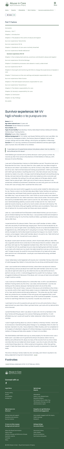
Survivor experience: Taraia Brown (16, 85)
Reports (9, 10)
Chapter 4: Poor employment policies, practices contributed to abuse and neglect (30, 57)
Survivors (10, 16)
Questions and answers (11, 417)
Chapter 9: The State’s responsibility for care (19, 88)
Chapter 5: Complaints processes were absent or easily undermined (26, 63)
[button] (56, 10)
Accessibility (8, 396)
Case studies (11, 42)
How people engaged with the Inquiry (44, 415)
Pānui (9, 51)
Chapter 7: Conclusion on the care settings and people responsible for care (28, 75)
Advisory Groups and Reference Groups (16, 434)
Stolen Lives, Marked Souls (41, 396)
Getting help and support (12, 415)
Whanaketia (37, 394)
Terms (7, 394)
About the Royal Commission (13, 430)
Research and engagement (14, 22)
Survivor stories (9, 419)
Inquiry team (8, 432)
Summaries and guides (14, 48)
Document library (10, 34)
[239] (35, 355)
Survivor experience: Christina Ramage (17, 60)
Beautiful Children (39, 398)
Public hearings (38, 417)
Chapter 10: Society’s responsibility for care (19, 91)
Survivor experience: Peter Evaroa (15, 78)
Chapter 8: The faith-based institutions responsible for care (23, 81)
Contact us (8, 398)
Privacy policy (9, 392)
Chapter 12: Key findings (12, 98)
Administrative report (40, 404)
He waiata (8, 101)
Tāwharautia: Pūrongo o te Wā (42, 402)
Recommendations (13, 45)
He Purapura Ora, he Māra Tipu (42, 400)
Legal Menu (8, 388)
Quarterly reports (10, 436)
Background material (11, 28)
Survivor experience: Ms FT (13, 66)
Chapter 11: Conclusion (12, 94)
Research (36, 419)
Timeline (7, 438)
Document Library (39, 430)
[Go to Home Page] (15, 4)
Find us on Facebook (6, 383)
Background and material (12, 425)
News (9, 55)
